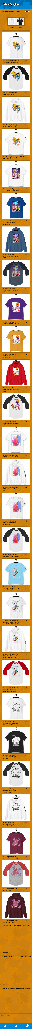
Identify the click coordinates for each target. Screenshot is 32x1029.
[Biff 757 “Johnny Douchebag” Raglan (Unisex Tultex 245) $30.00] (16, 77)
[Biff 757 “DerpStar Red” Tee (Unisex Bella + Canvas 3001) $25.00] (16, 841)
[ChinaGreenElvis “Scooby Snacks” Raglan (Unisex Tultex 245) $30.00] (16, 406)
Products (11, 12)
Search (16, 1026)
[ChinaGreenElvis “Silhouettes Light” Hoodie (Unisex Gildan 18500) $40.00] (16, 472)
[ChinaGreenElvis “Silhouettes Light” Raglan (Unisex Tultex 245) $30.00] (16, 539)
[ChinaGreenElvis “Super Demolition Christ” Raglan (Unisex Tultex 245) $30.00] (16, 774)
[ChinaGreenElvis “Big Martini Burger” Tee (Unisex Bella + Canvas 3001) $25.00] (16, 206)
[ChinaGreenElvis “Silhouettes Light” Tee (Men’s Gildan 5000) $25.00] (16, 440)
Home (6, 12)
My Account (5, 1026)
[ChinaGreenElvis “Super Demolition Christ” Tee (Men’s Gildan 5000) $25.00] (16, 740)
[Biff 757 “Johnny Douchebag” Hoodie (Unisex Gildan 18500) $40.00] (16, 109)
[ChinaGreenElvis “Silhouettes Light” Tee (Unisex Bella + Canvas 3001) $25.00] (16, 506)
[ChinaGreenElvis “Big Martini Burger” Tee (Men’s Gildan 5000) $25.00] (16, 173)
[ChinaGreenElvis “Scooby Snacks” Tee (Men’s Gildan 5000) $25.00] (16, 307)
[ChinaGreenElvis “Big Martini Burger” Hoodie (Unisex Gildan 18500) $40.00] (16, 239)
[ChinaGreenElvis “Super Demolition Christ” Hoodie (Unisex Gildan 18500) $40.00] (16, 807)
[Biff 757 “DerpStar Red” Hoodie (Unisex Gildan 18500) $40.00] (16, 905)
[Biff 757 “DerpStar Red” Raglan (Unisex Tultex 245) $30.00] (16, 873)
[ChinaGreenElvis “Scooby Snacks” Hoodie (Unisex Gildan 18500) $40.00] (16, 372)
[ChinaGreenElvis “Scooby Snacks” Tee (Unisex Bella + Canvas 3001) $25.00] (16, 339)
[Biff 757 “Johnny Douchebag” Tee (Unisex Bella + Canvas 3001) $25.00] (16, 45)
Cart (24, 1024)
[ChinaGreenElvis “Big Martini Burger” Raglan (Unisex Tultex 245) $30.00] (16, 273)
